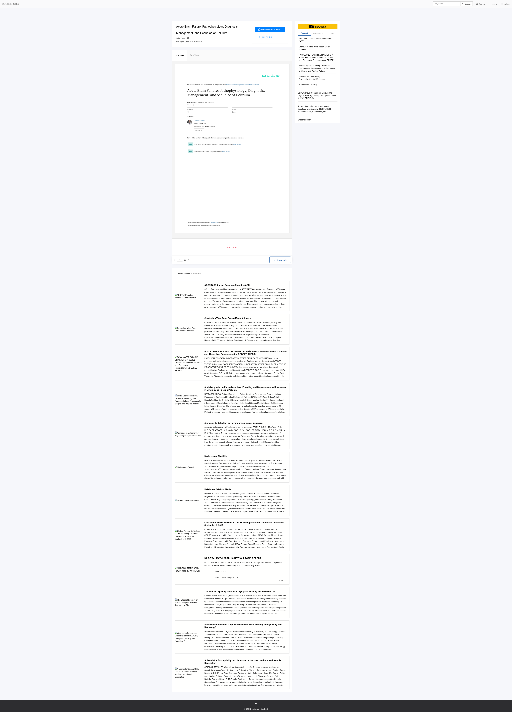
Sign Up (481, 4)
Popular (331, 33)
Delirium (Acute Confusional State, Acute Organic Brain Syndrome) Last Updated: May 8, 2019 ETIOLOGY (317, 95)
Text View (194, 55)
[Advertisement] (256, 15)
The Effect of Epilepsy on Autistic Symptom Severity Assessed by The (239, 591)
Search (467, 4)
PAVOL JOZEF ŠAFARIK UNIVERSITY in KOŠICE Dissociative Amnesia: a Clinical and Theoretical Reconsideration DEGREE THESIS (245, 352)
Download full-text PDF (270, 29)
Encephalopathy (304, 119)
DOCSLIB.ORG (10, 3)
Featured (304, 33)
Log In (494, 4)
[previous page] (174, 259)
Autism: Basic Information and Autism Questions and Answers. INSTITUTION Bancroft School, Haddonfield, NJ (314, 109)
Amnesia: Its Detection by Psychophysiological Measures (233, 423)
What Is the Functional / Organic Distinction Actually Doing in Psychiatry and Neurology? (243, 626)
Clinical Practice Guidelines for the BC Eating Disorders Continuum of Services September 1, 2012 (244, 524)
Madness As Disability (215, 456)
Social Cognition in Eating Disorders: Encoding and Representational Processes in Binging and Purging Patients (245, 388)
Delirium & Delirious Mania (217, 489)
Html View (180, 55)
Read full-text (266, 36)
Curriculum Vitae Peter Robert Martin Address (227, 318)
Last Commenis (317, 33)
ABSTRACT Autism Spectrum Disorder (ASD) (227, 285)
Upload (506, 4)
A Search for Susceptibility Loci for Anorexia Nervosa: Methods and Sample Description (242, 661)
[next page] (188, 259)
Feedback (264, 709)
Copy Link (281, 259)
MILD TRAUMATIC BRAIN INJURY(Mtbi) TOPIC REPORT (232, 558)
